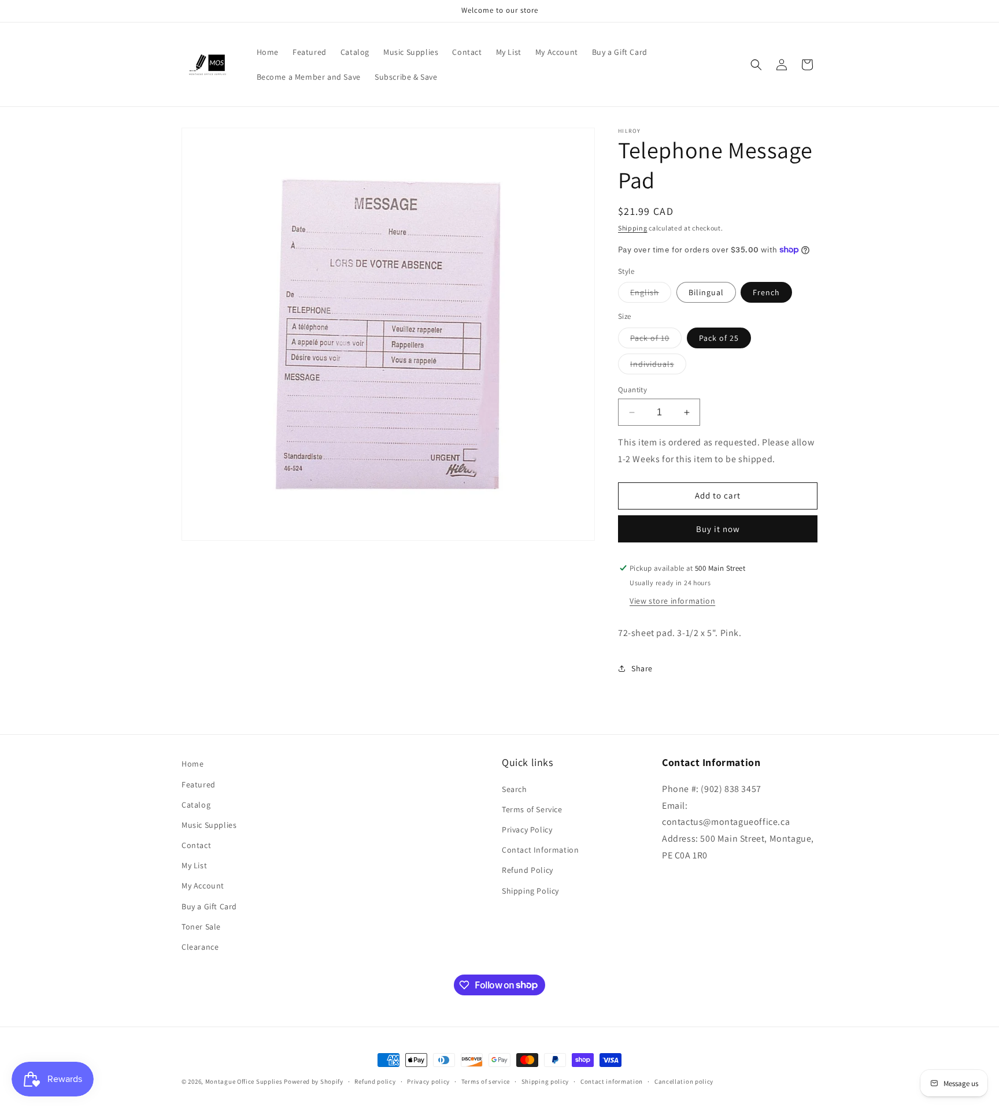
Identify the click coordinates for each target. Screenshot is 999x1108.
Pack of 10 (656, 340)
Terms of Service (532, 809)
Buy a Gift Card (209, 906)
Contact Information (540, 850)
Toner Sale (201, 926)
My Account (203, 885)
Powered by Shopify (313, 1081)
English (650, 295)
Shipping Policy (530, 890)
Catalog (196, 804)
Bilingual (706, 292)
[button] (756, 64)
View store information (672, 601)
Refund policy (374, 1081)
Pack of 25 (719, 338)
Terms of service (485, 1081)
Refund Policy (527, 870)
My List (194, 865)
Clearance (200, 946)
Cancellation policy (683, 1081)
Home (193, 764)
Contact (196, 844)
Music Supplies (209, 824)
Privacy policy (428, 1081)
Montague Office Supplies (244, 1081)
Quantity (632, 390)
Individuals (658, 366)
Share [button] (642, 668)
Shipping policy (545, 1081)
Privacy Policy (527, 829)
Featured (199, 784)
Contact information (611, 1081)
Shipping (633, 228)
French (766, 292)
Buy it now (718, 528)
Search (514, 788)
